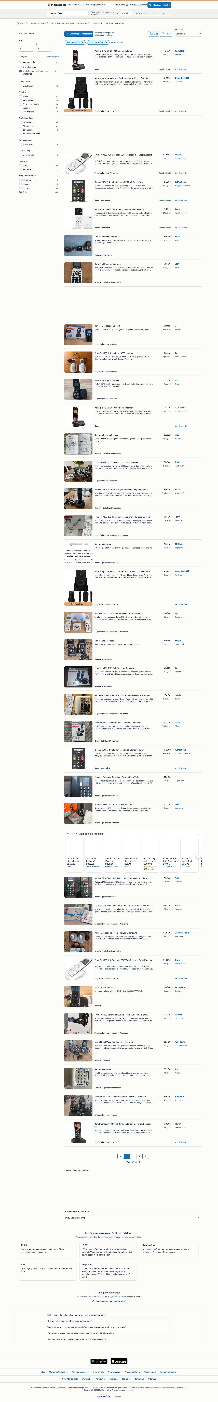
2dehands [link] (126, 1379)
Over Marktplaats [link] (70, 1379)
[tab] (153, 34)
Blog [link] (43, 1372)
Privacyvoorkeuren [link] (168, 1372)
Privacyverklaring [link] (132, 1372)
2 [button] (133, 1156)
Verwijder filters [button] (117, 42)
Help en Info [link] (98, 1372)
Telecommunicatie (73, 42)
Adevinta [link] (114, 1379)
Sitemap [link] (152, 1379)
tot (37, 45)
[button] (131, 5)
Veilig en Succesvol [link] (80, 1372)
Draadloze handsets (96, 42)
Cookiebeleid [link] (150, 1372)
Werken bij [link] (86, 1379)
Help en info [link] (72, 5)
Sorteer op (178, 29)
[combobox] (67, 13)
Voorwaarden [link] (83, 5)
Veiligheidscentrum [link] (98, 5)
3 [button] (139, 1156)
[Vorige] (120, 1156)
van (20, 45)
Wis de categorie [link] (52, 57)
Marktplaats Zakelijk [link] (58, 1372)
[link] (56, 5)
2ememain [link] (139, 1379)
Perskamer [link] (100, 1379)
